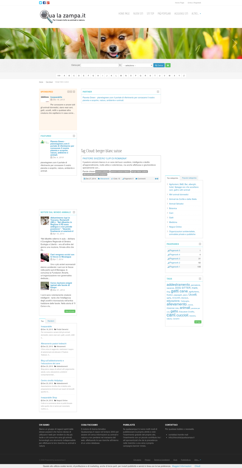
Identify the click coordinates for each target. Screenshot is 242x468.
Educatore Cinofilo (186, 311)
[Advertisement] (121, 125)
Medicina (173, 222)
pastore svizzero (102, 171)
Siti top (150, 13)
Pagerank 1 (174, 266)
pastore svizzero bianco (120, 171)
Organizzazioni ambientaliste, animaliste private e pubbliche (182, 233)
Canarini (176, 318)
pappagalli (178, 295)
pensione (195, 284)
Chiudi (197, 466)
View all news (69, 311)
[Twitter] (40, 3)
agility (169, 298)
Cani (171, 212)
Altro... (196, 13)
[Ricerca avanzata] (168, 65)
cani (171, 314)
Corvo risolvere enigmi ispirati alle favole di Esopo (61, 285)
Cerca (160, 65)
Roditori (170, 295)
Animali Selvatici (176, 203)
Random (51, 321)
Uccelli (192, 294)
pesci (185, 294)
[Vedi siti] (155, 178)
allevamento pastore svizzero (95, 174)
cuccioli (182, 314)
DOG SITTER (183, 287)
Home (41, 82)
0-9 (59, 75)
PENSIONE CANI (173, 308)
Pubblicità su (186, 460)
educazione (173, 300)
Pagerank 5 (174, 250)
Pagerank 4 (174, 254)
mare (194, 287)
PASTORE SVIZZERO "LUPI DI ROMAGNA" (105, 158)
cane (184, 290)
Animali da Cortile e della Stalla (183, 199)
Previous (7, 43)
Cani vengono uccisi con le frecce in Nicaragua (62, 255)
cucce (190, 304)
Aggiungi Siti (181, 13)
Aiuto (175, 460)
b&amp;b (184, 298)
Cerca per (76, 65)
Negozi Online (175, 226)
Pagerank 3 (174, 258)
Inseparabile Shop (49, 397)
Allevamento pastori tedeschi (53, 343)
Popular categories (189, 178)
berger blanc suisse (139, 171)
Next (234, 43)
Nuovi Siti (138, 13)
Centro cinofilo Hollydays (52, 380)
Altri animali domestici (178, 194)
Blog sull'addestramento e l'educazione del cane (52, 362)
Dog (168, 291)
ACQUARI (176, 298)
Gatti (171, 217)
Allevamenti (104, 178)
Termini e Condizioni (162, 460)
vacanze (170, 287)
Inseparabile (56, 97)
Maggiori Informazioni (181, 466)
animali (185, 307)
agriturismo (194, 291)
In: (120, 65)
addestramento (178, 284)
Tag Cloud (49, 82)
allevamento (177, 303)
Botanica (173, 208)
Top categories (172, 178)
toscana (192, 315)
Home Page (179, 2)
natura (169, 318)
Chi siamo (137, 460)
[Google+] (48, 3)
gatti (175, 290)
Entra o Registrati (194, 2)
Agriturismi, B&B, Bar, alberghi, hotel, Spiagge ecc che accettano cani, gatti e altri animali (184, 187)
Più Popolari (164, 13)
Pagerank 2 (174, 262)
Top (42, 321)
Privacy (147, 460)
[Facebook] (44, 3)
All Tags (197, 322)
